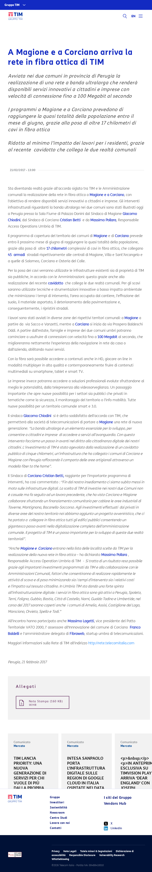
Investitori (57, 802)
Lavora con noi (60, 823)
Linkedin (116, 828)
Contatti (55, 828)
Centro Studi (58, 818)
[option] (33, 776)
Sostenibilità (58, 807)
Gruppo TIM (12, 5)
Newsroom (57, 812)
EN (133, 16)
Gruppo (55, 797)
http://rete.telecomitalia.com (111, 643)
